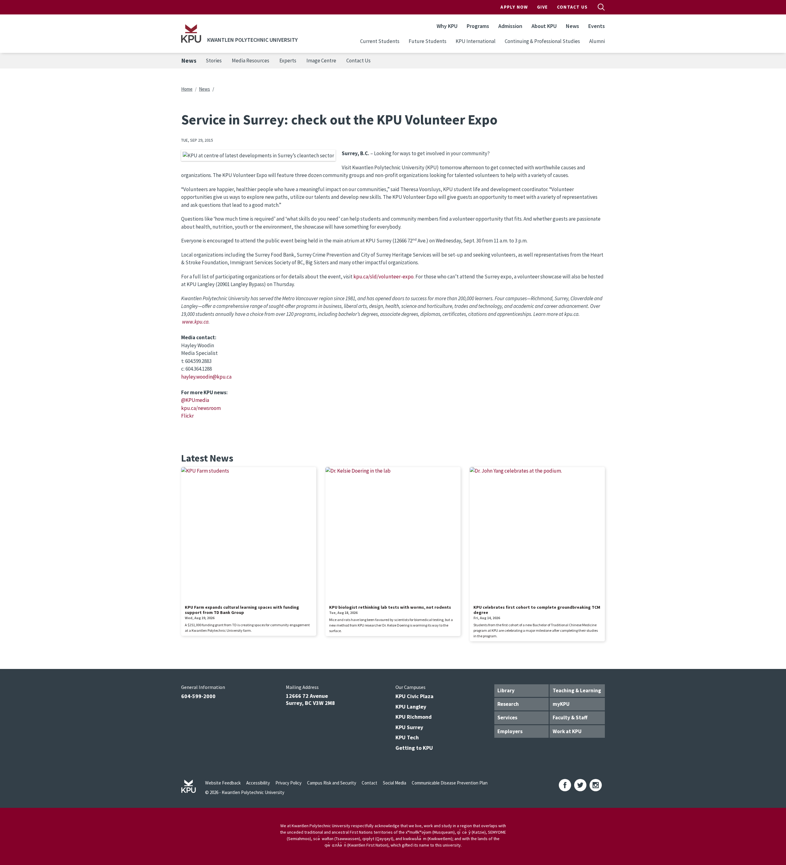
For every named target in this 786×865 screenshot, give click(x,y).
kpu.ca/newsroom (201, 408)
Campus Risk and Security (331, 783)
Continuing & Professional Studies (542, 41)
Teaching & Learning (577, 690)
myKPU (561, 704)
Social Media (394, 783)
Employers (510, 731)
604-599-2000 (198, 696)
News (572, 25)
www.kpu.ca (195, 321)
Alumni (597, 41)
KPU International (476, 41)
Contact (369, 783)
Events (596, 25)
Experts (287, 60)
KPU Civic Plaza (414, 696)
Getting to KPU (414, 747)
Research (508, 704)
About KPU (544, 25)
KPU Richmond (413, 716)
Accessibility (258, 783)
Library (506, 690)
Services (507, 717)
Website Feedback (223, 783)
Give (542, 7)
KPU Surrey (409, 727)
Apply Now (514, 7)
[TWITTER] (580, 785)
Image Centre (321, 60)
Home (187, 89)
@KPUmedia (195, 400)
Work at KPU (567, 731)
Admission (510, 25)
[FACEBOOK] (565, 785)
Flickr (187, 415)
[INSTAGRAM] (596, 785)
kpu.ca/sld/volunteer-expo (383, 276)
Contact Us (572, 7)
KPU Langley (410, 706)
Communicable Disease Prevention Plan (450, 783)
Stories (214, 60)
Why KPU (447, 25)
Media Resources (250, 60)
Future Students (427, 41)
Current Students (379, 41)
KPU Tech (407, 737)
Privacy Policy (288, 783)
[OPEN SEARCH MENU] (601, 7)
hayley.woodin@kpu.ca (206, 376)
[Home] (191, 33)
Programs (478, 25)
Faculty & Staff (570, 717)
